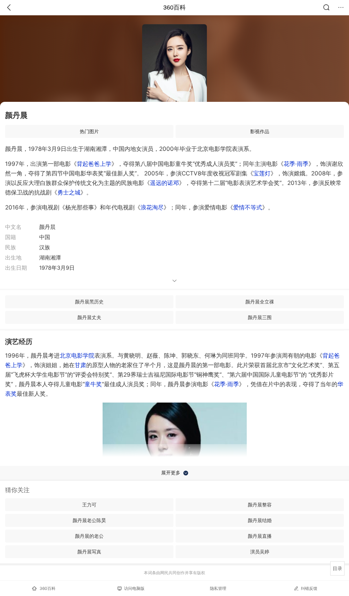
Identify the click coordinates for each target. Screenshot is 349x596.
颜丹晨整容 (260, 504)
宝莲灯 (262, 173)
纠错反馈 (309, 588)
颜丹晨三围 (260, 317)
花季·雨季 (296, 163)
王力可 (89, 504)
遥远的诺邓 (164, 182)
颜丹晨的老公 (89, 536)
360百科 (174, 7)
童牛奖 (93, 384)
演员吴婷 (259, 551)
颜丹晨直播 (260, 536)
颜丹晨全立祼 (259, 301)
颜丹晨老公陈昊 (89, 520)
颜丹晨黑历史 (89, 301)
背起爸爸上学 (94, 163)
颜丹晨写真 (89, 551)
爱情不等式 (247, 207)
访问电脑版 (134, 588)
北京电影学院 (77, 355)
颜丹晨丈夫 (89, 317)
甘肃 (80, 365)
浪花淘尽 (152, 207)
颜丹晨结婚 (260, 520)
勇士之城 (68, 192)
